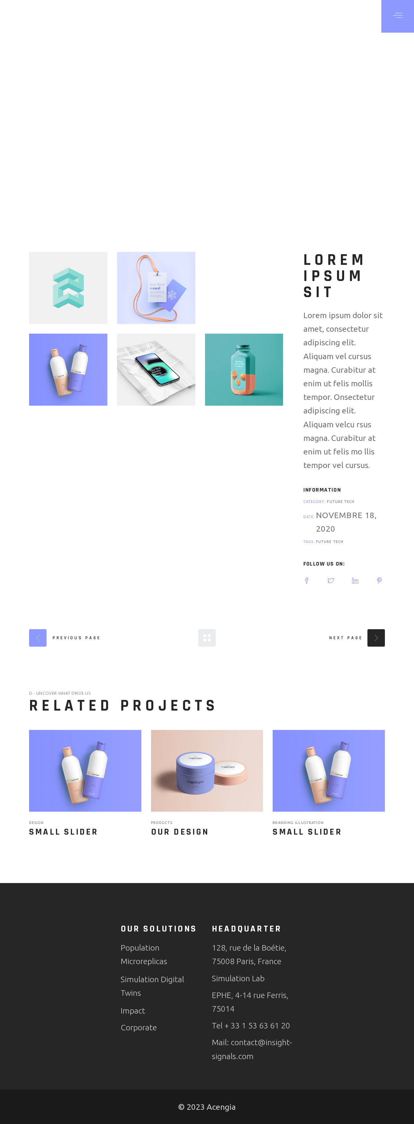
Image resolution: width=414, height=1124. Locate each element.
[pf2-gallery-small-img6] (244, 370)
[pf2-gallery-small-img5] (156, 370)
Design (36, 823)
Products (162, 823)
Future (335, 502)
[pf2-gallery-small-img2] (156, 288)
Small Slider (63, 832)
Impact (133, 1010)
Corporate (139, 1027)
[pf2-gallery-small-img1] (68, 288)
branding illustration (298, 823)
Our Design (180, 832)
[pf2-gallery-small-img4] (68, 370)
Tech (349, 502)
